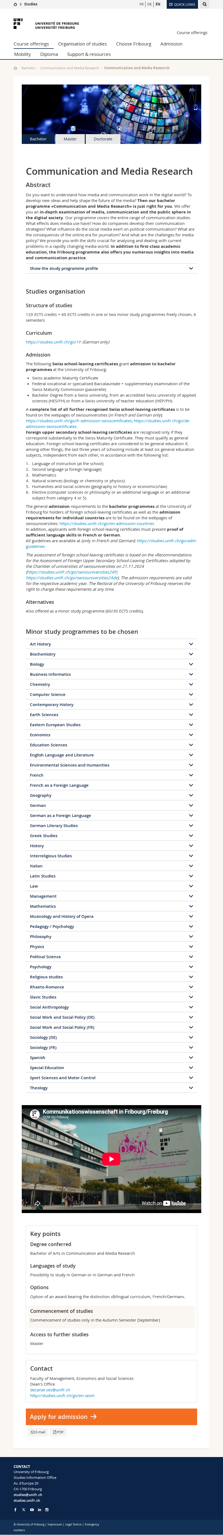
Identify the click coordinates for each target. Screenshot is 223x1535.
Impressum (55, 1524)
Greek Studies (43, 836)
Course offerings (192, 32)
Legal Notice (73, 1524)
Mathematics (43, 906)
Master (70, 138)
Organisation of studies (82, 44)
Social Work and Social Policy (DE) (62, 1017)
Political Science (45, 957)
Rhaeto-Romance (47, 987)
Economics (40, 735)
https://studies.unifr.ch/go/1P (53, 342)
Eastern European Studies (55, 725)
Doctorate (103, 138)
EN (158, 4)
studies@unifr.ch (28, 1494)
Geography (40, 795)
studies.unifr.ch (27, 1500)
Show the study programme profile (64, 268)
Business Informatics (50, 674)
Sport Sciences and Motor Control (62, 1078)
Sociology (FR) (43, 1047)
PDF (60, 1432)
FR (142, 4)
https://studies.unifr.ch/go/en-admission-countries (107, 523)
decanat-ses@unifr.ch (50, 1389)
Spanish (37, 1057)
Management (43, 896)
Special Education (47, 1067)
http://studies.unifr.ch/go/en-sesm (62, 1395)
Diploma (49, 54)
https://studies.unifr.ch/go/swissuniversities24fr (72, 572)
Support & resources (89, 54)
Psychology (40, 967)
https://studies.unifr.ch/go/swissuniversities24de (71, 577)
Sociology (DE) (43, 1037)
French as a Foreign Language (59, 785)
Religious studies (46, 977)
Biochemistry (42, 654)
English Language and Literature (62, 755)
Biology (37, 664)
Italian (36, 866)
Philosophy (40, 936)
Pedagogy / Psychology (52, 926)
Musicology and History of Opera (62, 916)
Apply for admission (59, 1417)
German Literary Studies (54, 825)
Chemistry (40, 684)
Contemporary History (51, 704)
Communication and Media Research (70, 67)
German (38, 805)
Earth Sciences (44, 714)
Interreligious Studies (51, 856)
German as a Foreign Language (60, 815)
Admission (171, 44)
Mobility (22, 54)
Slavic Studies (43, 997)
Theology (39, 1088)
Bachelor (28, 67)
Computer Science (48, 694)
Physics (37, 946)
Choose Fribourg (133, 44)
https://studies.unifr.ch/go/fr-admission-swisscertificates (79, 420)
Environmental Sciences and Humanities (69, 765)
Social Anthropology (49, 1007)
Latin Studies (42, 876)
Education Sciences (48, 745)
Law (34, 886)
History (37, 846)
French (37, 775)
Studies (30, 4)
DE (149, 4)
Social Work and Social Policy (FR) (62, 1027)
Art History (40, 644)
